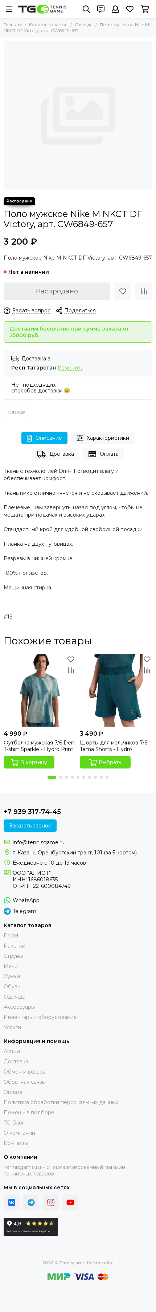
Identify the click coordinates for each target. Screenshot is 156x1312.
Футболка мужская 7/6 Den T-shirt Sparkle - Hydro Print (39, 745)
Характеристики (108, 438)
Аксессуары (19, 1007)
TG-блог (14, 1122)
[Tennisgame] (42, 9)
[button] (52, 777)
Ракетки (14, 945)
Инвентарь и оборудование (40, 1017)
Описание (49, 438)
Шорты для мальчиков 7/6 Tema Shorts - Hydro (113, 745)
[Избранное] (122, 291)
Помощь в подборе (29, 1112)
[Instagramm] (51, 1202)
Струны (13, 956)
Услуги (12, 1027)
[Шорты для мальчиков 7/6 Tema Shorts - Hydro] (116, 690)
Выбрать (110, 762)
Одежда (84, 24)
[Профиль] (115, 9)
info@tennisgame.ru (39, 842)
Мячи (11, 966)
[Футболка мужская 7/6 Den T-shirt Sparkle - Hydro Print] (40, 690)
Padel (11, 935)
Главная (13, 24)
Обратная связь (24, 1082)
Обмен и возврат (26, 1071)
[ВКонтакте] (12, 1202)
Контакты (16, 1143)
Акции (12, 1051)
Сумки (12, 976)
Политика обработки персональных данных (61, 1102)
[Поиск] (86, 9)
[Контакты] (101, 9)
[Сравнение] (143, 291)
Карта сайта (100, 1262)
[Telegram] (31, 1202)
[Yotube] (70, 1202)
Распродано (57, 291)
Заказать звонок (30, 825)
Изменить (70, 368)
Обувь (12, 986)
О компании (19, 1133)
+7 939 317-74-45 (32, 812)
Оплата (109, 454)
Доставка (61, 454)
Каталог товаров (48, 24)
